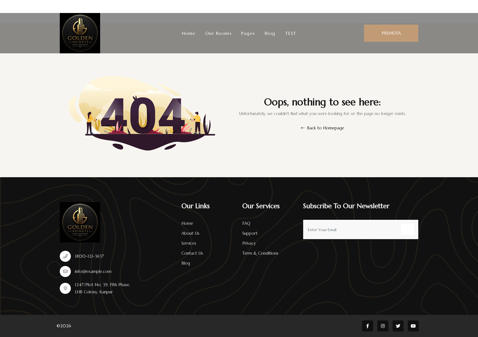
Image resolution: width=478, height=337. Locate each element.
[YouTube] (472, 6)
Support (250, 233)
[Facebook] (437, 6)
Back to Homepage (325, 127)
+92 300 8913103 (134, 6)
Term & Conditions (260, 253)
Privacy (249, 243)
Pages (248, 33)
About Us (190, 233)
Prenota (391, 33)
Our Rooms (218, 33)
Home (189, 33)
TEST (291, 33)
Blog (270, 33)
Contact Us (192, 253)
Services (188, 243)
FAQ (246, 223)
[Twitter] (459, 6)
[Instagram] (448, 6)
